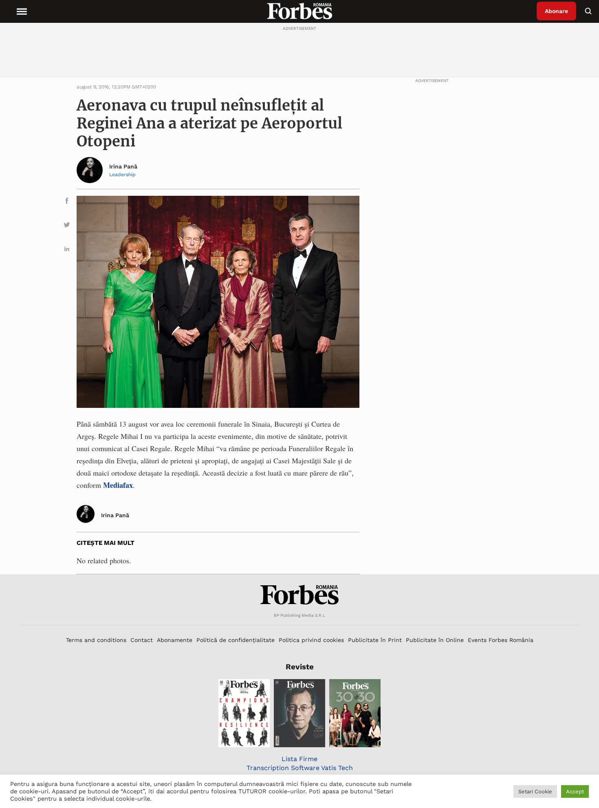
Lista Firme (299, 759)
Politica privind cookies (311, 640)
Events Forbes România (500, 640)
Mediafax (118, 485)
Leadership (122, 174)
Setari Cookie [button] (535, 791)
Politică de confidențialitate (235, 640)
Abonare (556, 11)
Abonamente (174, 640)
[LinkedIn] (66, 250)
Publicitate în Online (435, 640)
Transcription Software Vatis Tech (300, 768)
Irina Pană (123, 166)
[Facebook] (66, 202)
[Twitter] (66, 226)
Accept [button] (575, 791)
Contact (141, 640)
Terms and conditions (96, 640)
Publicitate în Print (375, 640)
